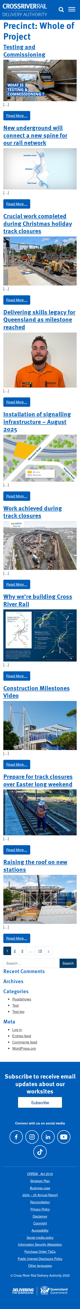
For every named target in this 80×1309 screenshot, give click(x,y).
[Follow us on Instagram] (32, 1136)
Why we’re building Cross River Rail (37, 600)
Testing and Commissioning (24, 50)
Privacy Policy (40, 1209)
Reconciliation (40, 1202)
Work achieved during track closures (32, 511)
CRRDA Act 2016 (40, 1173)
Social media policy (40, 1237)
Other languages (40, 1265)
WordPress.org (24, 1048)
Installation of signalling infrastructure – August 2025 (37, 421)
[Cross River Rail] (25, 10)
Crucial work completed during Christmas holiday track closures (37, 223)
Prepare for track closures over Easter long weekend (38, 780)
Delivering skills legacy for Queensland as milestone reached (39, 319)
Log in (17, 1029)
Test (15, 1005)
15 (40, 950)
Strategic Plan (40, 1181)
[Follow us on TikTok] (39, 1152)
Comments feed (24, 1042)
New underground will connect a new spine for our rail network (35, 135)
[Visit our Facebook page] (16, 1136)
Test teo (18, 1011)
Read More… (16, 115)
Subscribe (40, 1102)
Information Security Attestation (40, 1244)
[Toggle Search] (61, 10)
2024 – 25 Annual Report (40, 1195)
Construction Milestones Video (36, 691)
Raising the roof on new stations (35, 865)
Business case (40, 1188)
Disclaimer (40, 1216)
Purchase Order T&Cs (40, 1251)
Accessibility (40, 1230)
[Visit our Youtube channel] (63, 1136)
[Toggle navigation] (71, 10)
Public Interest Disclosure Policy (40, 1258)
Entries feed (21, 1035)
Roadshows (21, 999)
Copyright (40, 1223)
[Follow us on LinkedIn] (47, 1136)
